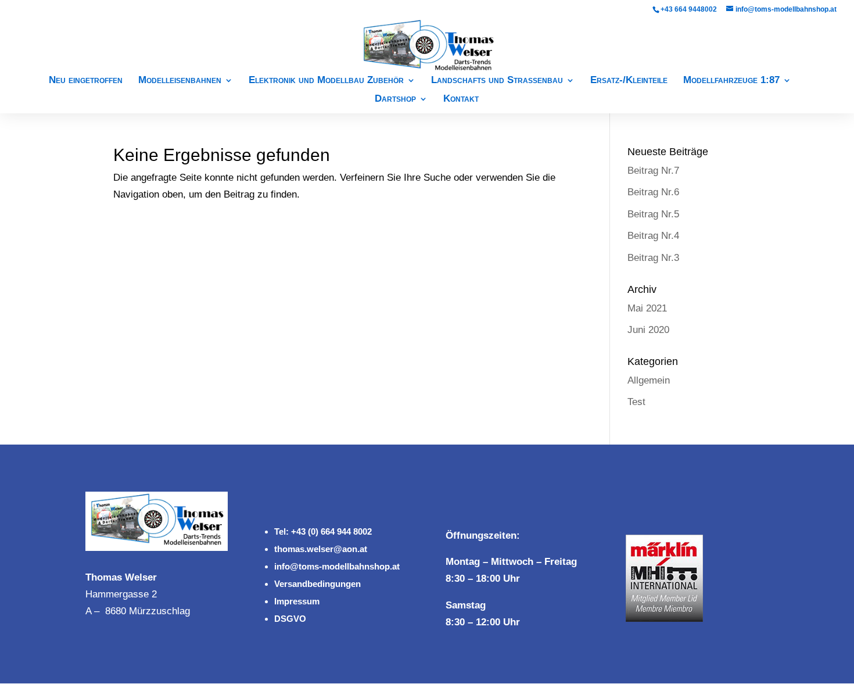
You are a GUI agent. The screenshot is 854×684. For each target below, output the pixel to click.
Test (636, 401)
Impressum (297, 601)
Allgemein (648, 380)
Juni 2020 (648, 329)
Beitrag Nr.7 (653, 170)
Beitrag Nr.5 (653, 214)
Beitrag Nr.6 (653, 192)
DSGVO (290, 619)
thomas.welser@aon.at (320, 549)
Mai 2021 (647, 308)
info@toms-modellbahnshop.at (337, 566)
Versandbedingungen (317, 584)
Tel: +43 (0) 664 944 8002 (323, 531)
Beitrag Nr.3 (653, 257)
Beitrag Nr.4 (653, 235)
